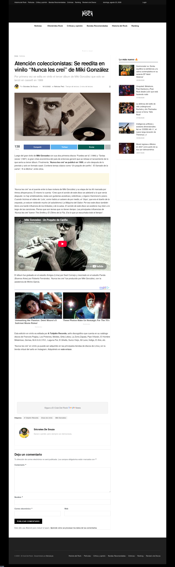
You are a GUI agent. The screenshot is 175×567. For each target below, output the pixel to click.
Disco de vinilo (47, 418)
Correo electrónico (23, 508)
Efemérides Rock (55, 25)
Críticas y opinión (75, 25)
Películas (31, 2)
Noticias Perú (59, 86)
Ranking (78, 2)
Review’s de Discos (89, 2)
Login (145, 2)
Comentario (20, 465)
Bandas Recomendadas (57, 2)
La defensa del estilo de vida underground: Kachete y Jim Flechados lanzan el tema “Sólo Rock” (146, 109)
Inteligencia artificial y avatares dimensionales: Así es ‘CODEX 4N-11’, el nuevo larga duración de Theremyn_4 (146, 129)
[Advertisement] (87, 38)
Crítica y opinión (41, 2)
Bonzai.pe (49, 556)
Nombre (18, 497)
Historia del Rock (20, 2)
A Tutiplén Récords (31, 418)
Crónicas (70, 2)
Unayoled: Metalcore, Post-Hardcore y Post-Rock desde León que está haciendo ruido (147, 90)
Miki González (60, 418)
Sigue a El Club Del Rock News (62, 407)
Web (66, 508)
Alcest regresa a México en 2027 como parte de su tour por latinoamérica (147, 147)
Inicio (16, 56)
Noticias (38, 25)
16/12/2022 (46, 86)
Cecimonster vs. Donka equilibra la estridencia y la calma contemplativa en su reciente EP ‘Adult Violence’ (147, 71)
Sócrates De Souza (30, 86)
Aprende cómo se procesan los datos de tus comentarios (73, 528)
